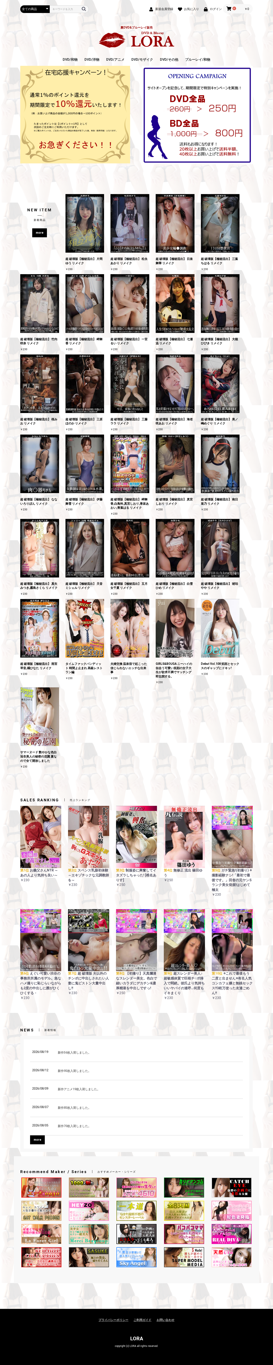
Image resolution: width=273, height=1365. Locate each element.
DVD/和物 (70, 60)
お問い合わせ (165, 1320)
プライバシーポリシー (113, 1320)
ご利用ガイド (142, 1320)
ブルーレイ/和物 (197, 60)
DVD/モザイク (142, 60)
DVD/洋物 (91, 60)
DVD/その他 (169, 60)
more (39, 232)
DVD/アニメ (115, 60)
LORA (136, 1339)
